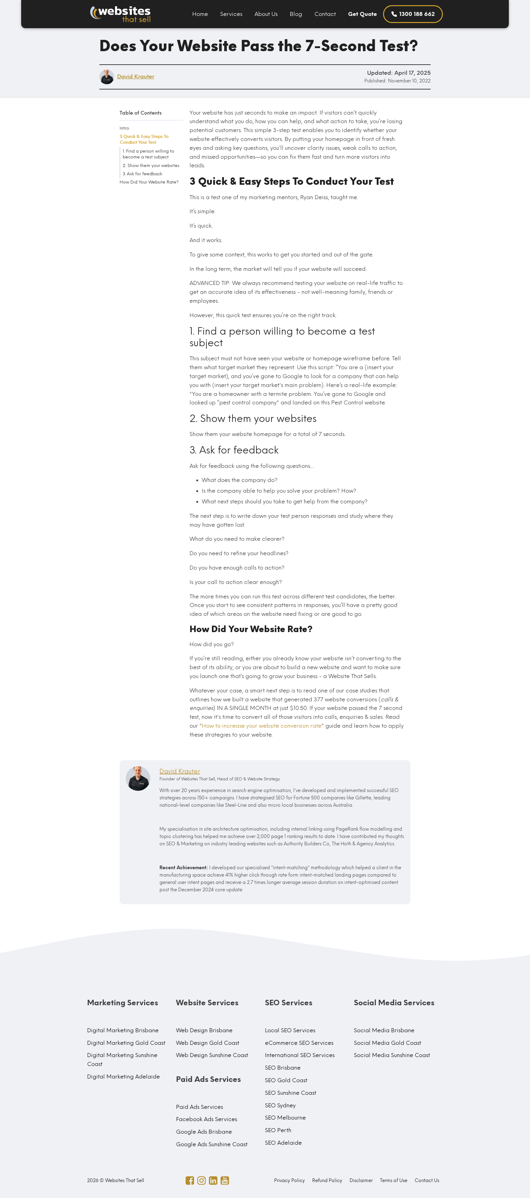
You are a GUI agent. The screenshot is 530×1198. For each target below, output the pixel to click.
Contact (325, 14)
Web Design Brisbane (204, 1030)
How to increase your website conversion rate (261, 725)
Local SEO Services (290, 1030)
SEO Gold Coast (286, 1080)
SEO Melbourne (285, 1117)
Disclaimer (361, 1180)
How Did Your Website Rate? (149, 182)
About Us (266, 14)
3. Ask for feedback (142, 173)
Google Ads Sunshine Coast (212, 1144)
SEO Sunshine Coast (290, 1093)
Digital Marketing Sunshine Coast (122, 1059)
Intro (124, 128)
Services (231, 14)
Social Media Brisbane (384, 1030)
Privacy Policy (289, 1180)
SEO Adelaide (283, 1142)
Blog (296, 14)
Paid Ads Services (199, 1107)
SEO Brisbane (283, 1067)
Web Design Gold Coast (207, 1043)
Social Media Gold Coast (387, 1043)
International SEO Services (300, 1055)
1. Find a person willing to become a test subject (148, 154)
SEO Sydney (280, 1105)
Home (200, 14)
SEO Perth (278, 1130)
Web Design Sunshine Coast (212, 1055)
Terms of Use (393, 1180)
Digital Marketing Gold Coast (126, 1043)
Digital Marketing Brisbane (123, 1030)
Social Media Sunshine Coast (392, 1055)
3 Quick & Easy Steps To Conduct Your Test (144, 139)
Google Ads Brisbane (204, 1131)
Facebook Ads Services (206, 1119)
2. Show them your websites (151, 165)
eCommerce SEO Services (299, 1043)
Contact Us (427, 1180)
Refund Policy (327, 1180)
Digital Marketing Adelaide (123, 1076)
